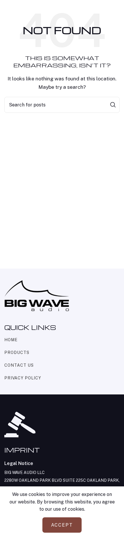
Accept (62, 525)
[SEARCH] (113, 105)
